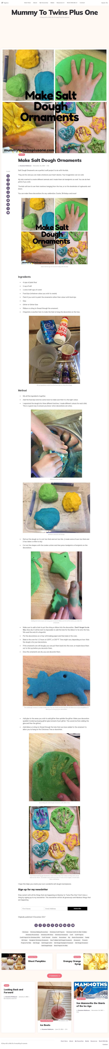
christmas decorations (32, 934)
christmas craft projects (57, 932)
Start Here (27, 2)
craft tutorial (46, 937)
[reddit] (8, 196)
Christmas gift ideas (47, 934)
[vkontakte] (8, 204)
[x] (8, 176)
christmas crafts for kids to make (76, 932)
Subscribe (77, 909)
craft (71, 934)
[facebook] (8, 180)
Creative (21, 154)
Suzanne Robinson (25, 165)
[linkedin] (8, 188)
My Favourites (44, 2)
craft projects (79, 934)
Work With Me (71, 2)
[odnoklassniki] (8, 208)
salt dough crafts (47, 943)
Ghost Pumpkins (37, 961)
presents (84, 940)
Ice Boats (45, 1025)
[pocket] (8, 200)
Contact (82, 2)
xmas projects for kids (60, 945)
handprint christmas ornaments (38, 940)
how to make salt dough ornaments (61, 940)
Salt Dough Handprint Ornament (63, 943)
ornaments (77, 940)
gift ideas (24, 940)
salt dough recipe (47, 945)
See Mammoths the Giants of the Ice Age (90, 1004)
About (35, 2)
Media (52, 2)
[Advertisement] (54, 32)
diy (69, 937)
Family (6, 985)
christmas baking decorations (39, 932)
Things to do (81, 998)
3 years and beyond (46, 1020)
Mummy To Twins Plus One (54, 12)
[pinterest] (8, 184)
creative (54, 937)
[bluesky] (8, 212)
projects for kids (26, 943)
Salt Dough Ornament (81, 943)
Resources (60, 2)
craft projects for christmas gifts (30, 937)
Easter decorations (77, 937)
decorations (62, 937)
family (87, 937)
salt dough (36, 943)
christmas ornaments (61, 934)
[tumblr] (8, 192)
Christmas (25, 932)
